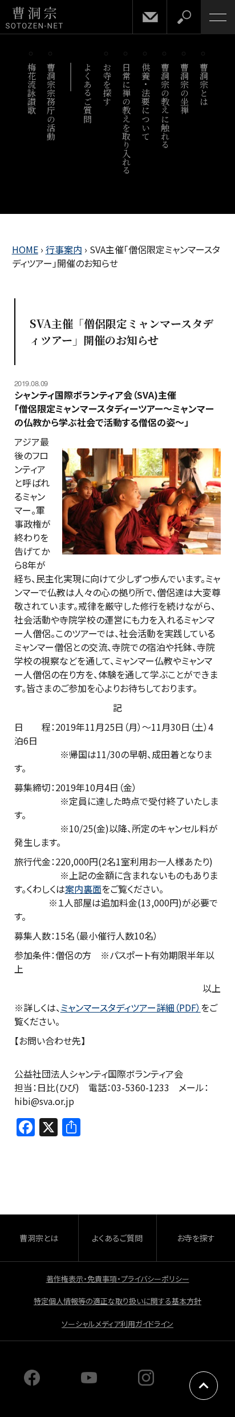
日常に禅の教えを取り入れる (126, 119)
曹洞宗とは (204, 84)
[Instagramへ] (146, 1381)
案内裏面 (83, 889)
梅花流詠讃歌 (32, 89)
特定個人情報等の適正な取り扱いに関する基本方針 (117, 1300)
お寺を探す (107, 84)
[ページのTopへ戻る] (203, 1385)
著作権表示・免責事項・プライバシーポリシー (117, 1278)
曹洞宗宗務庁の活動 (51, 101)
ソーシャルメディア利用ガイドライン (117, 1323)
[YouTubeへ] (89, 1381)
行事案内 (64, 249)
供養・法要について (146, 101)
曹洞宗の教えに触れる (165, 106)
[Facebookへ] (32, 1381)
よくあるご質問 (88, 93)
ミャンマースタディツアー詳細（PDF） (130, 1007)
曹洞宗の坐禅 (185, 89)
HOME (25, 249)
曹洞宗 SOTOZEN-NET (34, 18)
